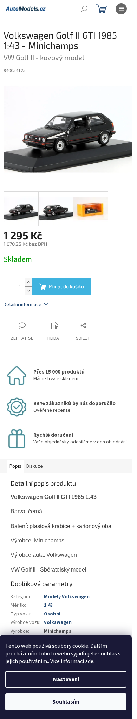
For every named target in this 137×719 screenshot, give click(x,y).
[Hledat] (84, 9)
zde (89, 661)
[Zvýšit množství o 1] (28, 282)
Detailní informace (22, 304)
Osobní (52, 614)
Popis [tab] (15, 466)
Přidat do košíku (66, 286)
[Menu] (121, 9)
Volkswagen (58, 622)
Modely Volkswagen (67, 596)
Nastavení (66, 679)
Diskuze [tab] (34, 466)
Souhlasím (65, 702)
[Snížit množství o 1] (28, 290)
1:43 (48, 605)
